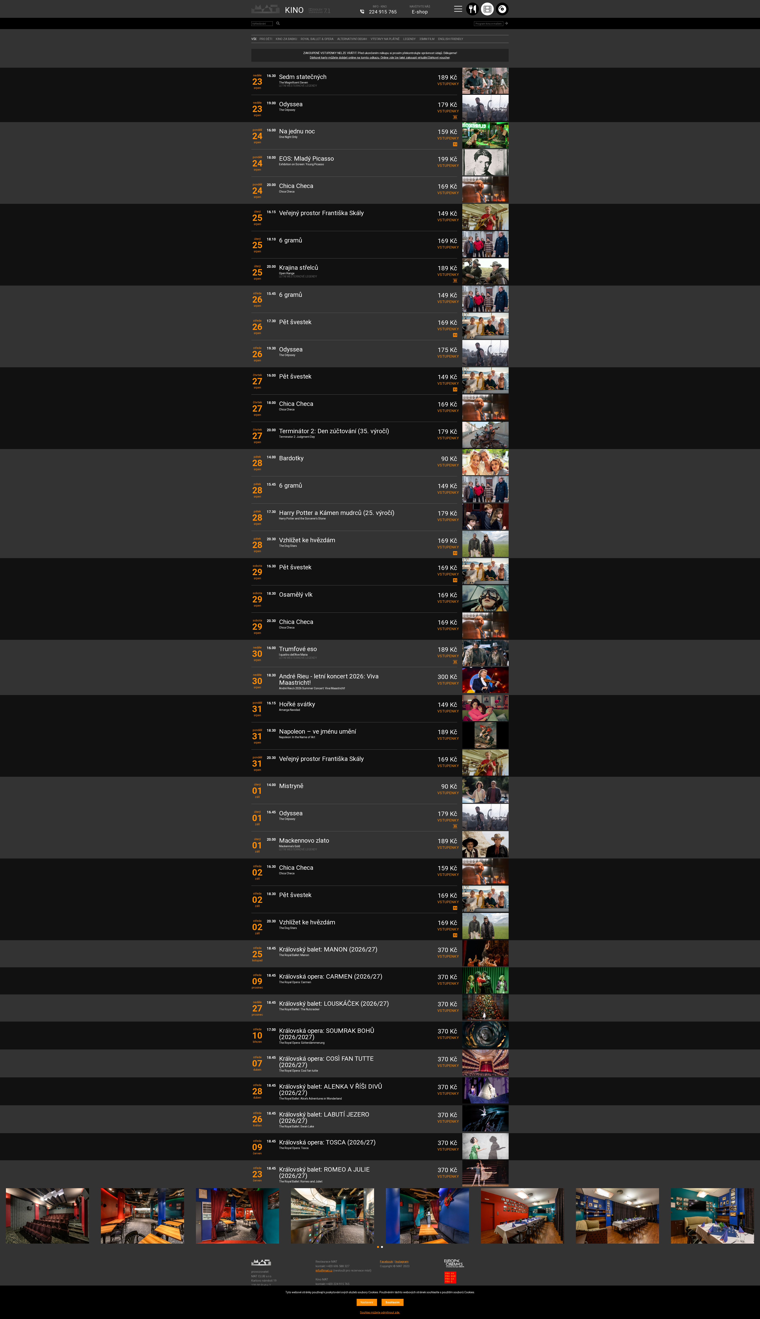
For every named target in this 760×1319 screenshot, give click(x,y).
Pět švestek (295, 322)
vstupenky (447, 84)
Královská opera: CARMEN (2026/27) (330, 976)
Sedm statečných (303, 77)
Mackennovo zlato (304, 840)
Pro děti (266, 39)
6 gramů (290, 240)
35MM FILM (426, 39)
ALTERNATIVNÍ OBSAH (352, 39)
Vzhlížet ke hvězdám (307, 540)
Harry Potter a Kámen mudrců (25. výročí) (336, 513)
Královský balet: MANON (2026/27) (328, 949)
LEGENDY (409, 39)
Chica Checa (296, 186)
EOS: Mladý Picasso (306, 158)
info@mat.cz (324, 1270)
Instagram (401, 1261)
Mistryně (291, 786)
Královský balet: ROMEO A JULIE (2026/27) (324, 1172)
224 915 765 (383, 12)
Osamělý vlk (296, 594)
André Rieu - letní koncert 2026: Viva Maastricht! (329, 679)
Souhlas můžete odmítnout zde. (380, 1312)
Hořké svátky (297, 704)
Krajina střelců (298, 267)
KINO (294, 10)
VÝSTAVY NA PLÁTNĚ (385, 39)
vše (254, 39)
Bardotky (291, 458)
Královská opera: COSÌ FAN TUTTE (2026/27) (326, 1062)
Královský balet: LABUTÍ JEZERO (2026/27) (324, 1117)
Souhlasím (393, 1302)
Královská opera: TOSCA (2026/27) (327, 1142)
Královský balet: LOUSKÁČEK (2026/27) (334, 1003)
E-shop (420, 12)
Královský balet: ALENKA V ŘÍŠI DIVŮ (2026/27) (330, 1090)
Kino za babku (286, 39)
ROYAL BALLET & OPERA (317, 39)
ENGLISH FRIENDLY (450, 39)
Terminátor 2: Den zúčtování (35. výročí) (334, 431)
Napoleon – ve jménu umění (317, 731)
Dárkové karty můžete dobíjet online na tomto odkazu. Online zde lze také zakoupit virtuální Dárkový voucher (380, 57)
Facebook (386, 1261)
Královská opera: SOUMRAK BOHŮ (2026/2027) (326, 1034)
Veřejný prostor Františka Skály (321, 213)
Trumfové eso (298, 649)
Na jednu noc (297, 131)
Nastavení (367, 1302)
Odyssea (291, 104)
